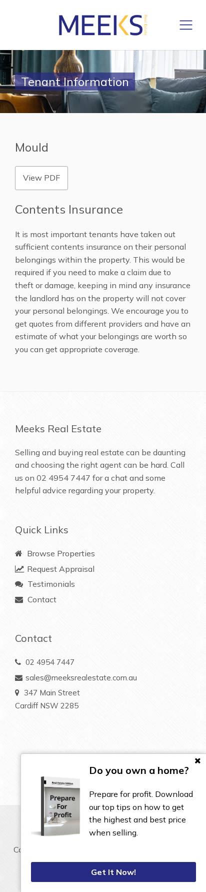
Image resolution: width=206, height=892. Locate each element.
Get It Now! (113, 872)
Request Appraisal (59, 569)
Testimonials (50, 584)
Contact (41, 599)
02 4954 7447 (63, 478)
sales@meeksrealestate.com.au (81, 677)
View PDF (41, 178)
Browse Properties (60, 553)
